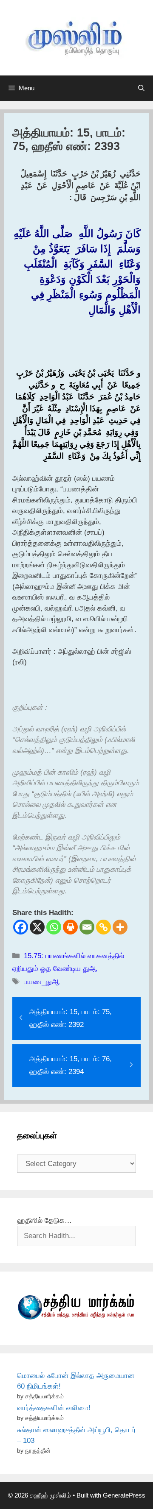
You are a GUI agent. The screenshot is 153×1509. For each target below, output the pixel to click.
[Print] (70, 927)
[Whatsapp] (53, 927)
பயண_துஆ (42, 982)
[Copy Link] (103, 927)
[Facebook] (20, 927)
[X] (37, 927)
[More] (120, 927)
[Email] (86, 927)
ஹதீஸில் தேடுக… (44, 1220)
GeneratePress (124, 1495)
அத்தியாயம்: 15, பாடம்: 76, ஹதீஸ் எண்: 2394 (70, 1065)
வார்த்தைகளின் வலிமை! (54, 1408)
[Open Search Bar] (141, 88)
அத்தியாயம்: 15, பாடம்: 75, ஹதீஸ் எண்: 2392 (70, 1018)
